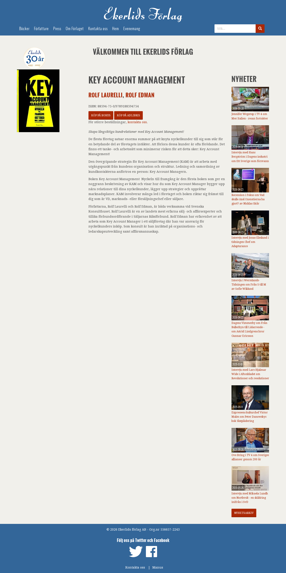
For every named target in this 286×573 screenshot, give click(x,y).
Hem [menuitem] (115, 28)
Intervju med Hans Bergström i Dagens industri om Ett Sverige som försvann (250, 157)
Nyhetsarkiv (244, 513)
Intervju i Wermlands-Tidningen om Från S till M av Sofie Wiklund (248, 284)
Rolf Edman (140, 95)
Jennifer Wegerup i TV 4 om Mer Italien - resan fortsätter (249, 116)
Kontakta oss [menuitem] (98, 28)
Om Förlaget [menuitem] (75, 28)
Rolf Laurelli (105, 95)
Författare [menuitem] (41, 28)
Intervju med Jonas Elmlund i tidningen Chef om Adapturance (250, 242)
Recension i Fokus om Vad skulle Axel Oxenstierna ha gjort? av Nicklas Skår (248, 199)
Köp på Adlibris (128, 115)
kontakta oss (137, 122)
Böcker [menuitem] (24, 28)
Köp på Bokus (101, 115)
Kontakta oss (135, 567)
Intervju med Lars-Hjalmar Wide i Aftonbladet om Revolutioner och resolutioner (250, 374)
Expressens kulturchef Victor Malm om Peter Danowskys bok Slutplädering (249, 417)
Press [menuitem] (57, 28)
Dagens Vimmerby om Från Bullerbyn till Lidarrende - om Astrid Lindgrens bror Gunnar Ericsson (249, 329)
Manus (157, 567)
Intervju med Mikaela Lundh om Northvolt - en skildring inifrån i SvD (249, 498)
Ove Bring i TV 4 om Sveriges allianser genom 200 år (250, 457)
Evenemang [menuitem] (131, 28)
